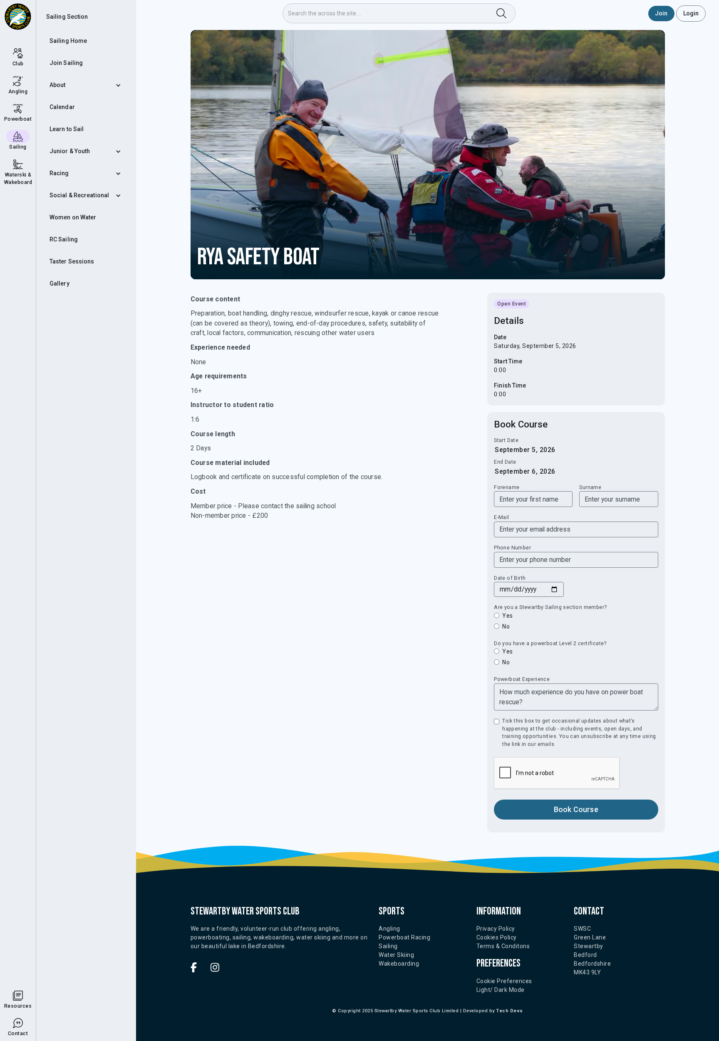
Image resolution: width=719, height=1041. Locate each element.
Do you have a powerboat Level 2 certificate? (550, 643)
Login (691, 13)
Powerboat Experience (522, 679)
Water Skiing (396, 955)
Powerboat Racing (404, 937)
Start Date (506, 440)
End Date (505, 462)
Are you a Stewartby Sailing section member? (550, 607)
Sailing (388, 946)
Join (661, 13)
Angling (389, 928)
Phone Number (512, 547)
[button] (86, 85)
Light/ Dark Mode (500, 989)
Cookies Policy (496, 937)
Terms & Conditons (503, 946)
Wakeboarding (399, 963)
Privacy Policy (495, 928)
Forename (506, 487)
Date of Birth (510, 578)
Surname (590, 487)
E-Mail (501, 517)
